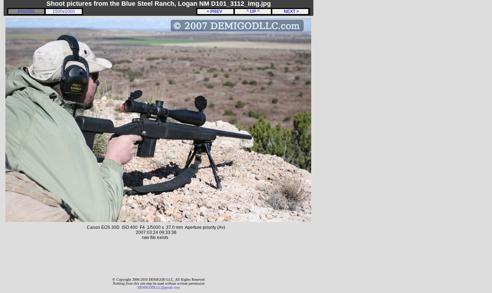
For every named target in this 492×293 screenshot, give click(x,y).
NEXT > (290, 11)
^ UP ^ (253, 11)
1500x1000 (64, 11)
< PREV (215, 11)
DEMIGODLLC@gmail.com (159, 287)
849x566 (26, 11)
